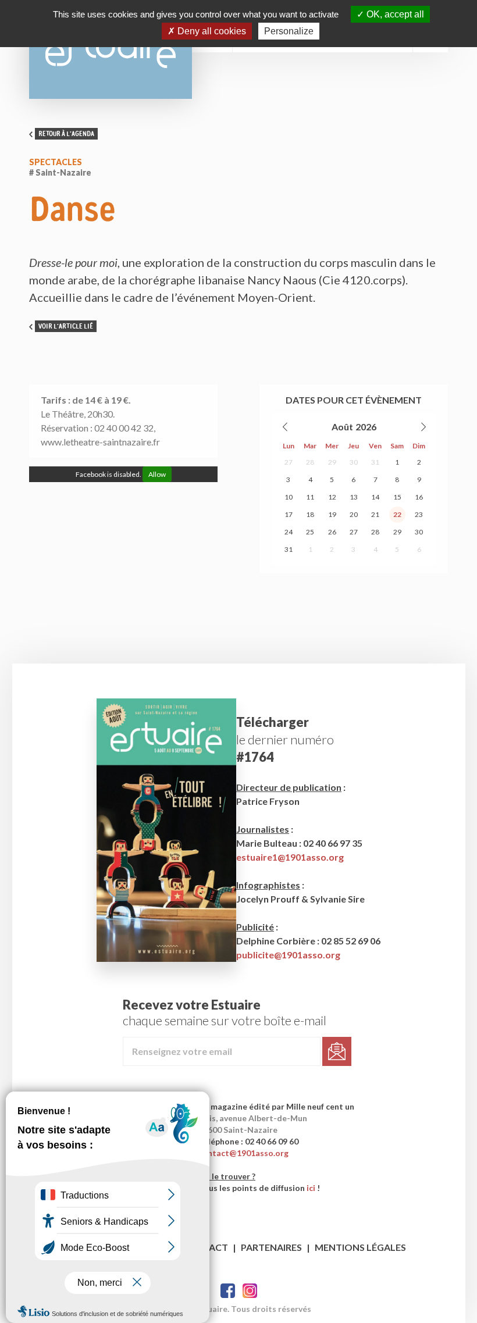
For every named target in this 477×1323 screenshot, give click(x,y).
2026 (365, 426)
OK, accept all (394, 14)
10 (288, 497)
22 (397, 514)
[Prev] (285, 427)
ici (311, 1188)
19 (332, 514)
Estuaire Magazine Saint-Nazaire (110, 49)
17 (288, 514)
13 (354, 497)
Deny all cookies (210, 31)
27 (288, 462)
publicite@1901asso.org (288, 954)
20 (354, 514)
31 (375, 462)
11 (310, 497)
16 (419, 497)
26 (332, 531)
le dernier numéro (285, 739)
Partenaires (271, 1247)
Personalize (289, 31)
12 (332, 497)
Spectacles (55, 162)
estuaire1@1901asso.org (290, 856)
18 (310, 514)
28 (310, 462)
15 (397, 497)
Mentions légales (360, 1247)
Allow (157, 474)
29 (332, 462)
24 (288, 531)
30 (354, 462)
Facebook (227, 1290)
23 (419, 514)
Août (342, 426)
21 (375, 514)
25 (310, 531)
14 (375, 497)
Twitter (250, 1290)
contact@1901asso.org (243, 1153)
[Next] (423, 427)
